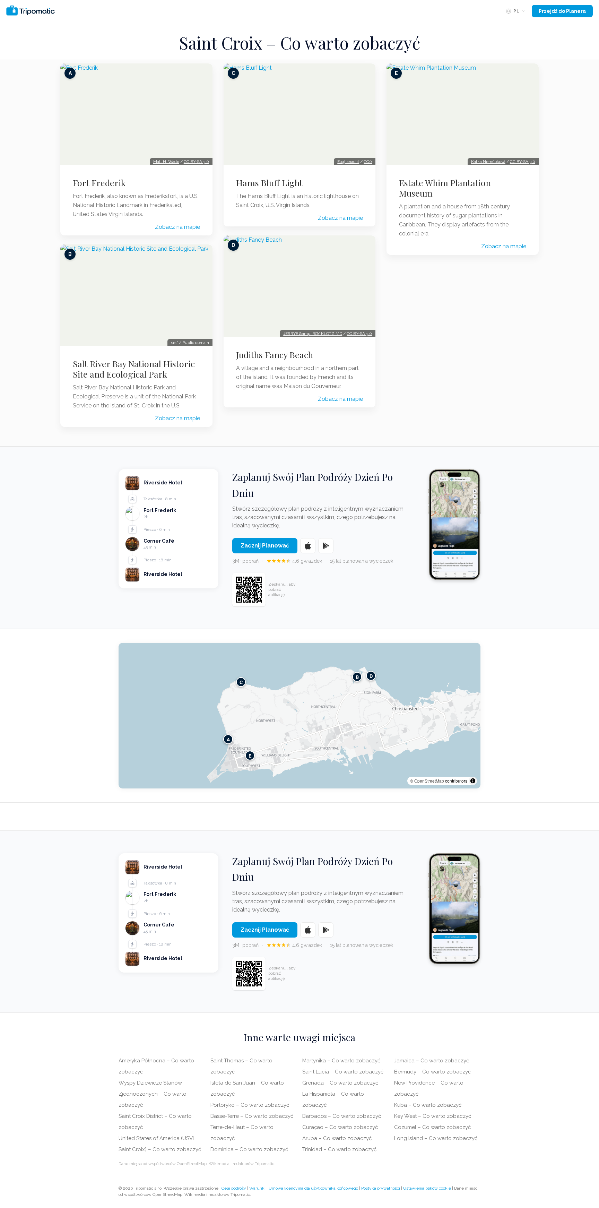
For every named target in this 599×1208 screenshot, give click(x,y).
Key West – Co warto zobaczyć (432, 1116)
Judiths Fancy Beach (274, 355)
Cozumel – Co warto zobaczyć (432, 1127)
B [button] (357, 676)
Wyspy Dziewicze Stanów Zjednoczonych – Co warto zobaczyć (152, 1094)
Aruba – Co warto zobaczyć (337, 1138)
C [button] (241, 682)
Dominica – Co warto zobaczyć (249, 1149)
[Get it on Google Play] (325, 545)
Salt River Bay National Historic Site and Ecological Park (134, 369)
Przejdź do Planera (562, 11)
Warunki (257, 1188)
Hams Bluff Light (269, 183)
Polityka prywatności (380, 1188)
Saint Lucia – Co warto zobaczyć (342, 1072)
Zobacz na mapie (177, 227)
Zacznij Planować (265, 545)
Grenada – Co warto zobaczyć (340, 1083)
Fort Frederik (99, 183)
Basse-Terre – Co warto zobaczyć (251, 1116)
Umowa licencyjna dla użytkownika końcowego (313, 1188)
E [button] (250, 755)
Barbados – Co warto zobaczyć (341, 1116)
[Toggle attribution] (473, 781)
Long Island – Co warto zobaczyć (435, 1138)
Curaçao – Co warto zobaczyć (340, 1127)
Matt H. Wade (166, 161)
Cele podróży (234, 1188)
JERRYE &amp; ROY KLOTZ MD (312, 333)
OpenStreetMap (429, 781)
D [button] (371, 675)
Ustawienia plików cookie (427, 1188)
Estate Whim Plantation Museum (445, 188)
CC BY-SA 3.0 (196, 161)
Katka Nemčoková (488, 161)
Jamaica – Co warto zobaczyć (431, 1061)
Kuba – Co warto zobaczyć (427, 1105)
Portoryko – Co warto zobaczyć (249, 1105)
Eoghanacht (348, 161)
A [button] (228, 739)
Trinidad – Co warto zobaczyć (339, 1149)
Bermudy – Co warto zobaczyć (432, 1072)
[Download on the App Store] (307, 545)
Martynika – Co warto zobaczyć (341, 1061)
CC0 (368, 161)
